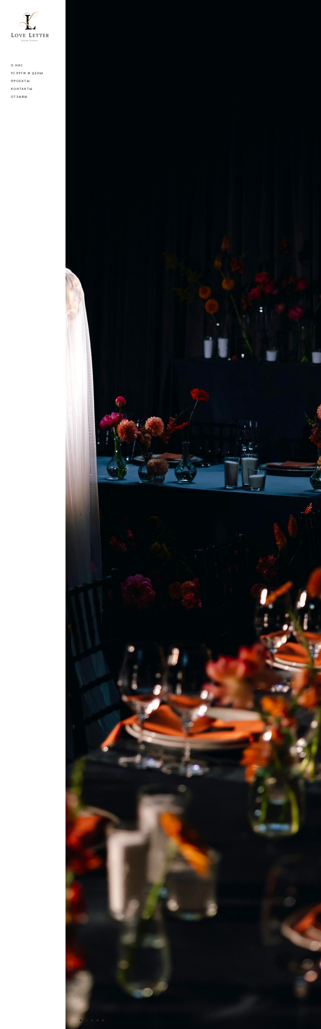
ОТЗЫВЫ (19, 96)
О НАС (17, 65)
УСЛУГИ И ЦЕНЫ (27, 73)
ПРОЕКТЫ (20, 81)
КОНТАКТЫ (22, 89)
